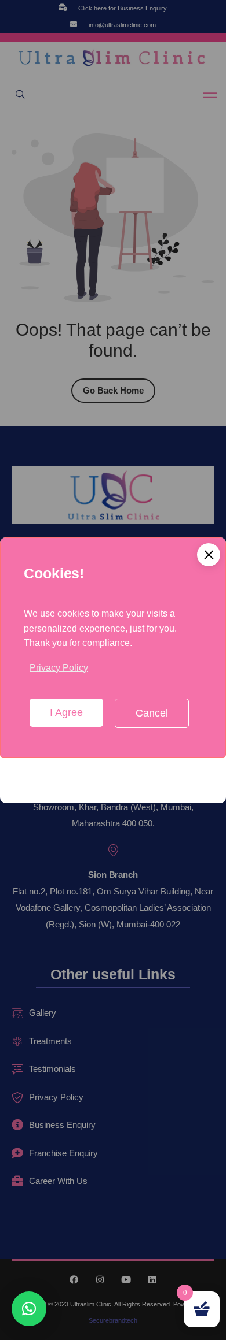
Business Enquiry (62, 1125)
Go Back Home (113, 390)
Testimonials (52, 1069)
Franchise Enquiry (63, 1153)
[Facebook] (74, 1279)
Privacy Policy (59, 668)
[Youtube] (126, 1279)
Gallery (42, 1013)
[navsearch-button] (20, 95)
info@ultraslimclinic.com (122, 24)
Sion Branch (113, 874)
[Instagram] (100, 1279)
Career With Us (58, 1181)
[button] (208, 554)
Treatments (50, 1041)
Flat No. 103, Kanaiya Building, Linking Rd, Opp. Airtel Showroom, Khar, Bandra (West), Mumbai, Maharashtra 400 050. (113, 806)
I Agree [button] (66, 712)
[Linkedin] (152, 1279)
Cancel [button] (152, 713)
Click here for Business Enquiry (122, 8)
